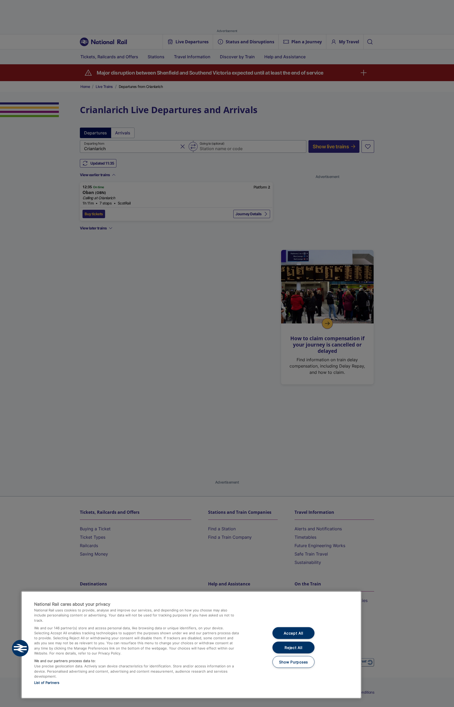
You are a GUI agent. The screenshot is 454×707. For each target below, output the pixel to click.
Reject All (293, 647)
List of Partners (46, 682)
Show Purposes (293, 661)
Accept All (293, 633)
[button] (20, 648)
